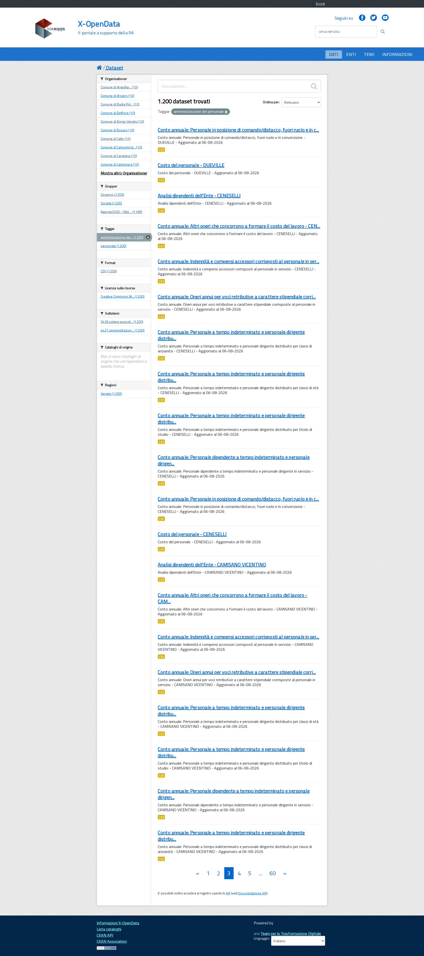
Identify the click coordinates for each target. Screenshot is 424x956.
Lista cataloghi (109, 929)
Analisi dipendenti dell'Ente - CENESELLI (199, 195)
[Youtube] (385, 18)
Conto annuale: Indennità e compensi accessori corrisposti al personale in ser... (238, 261)
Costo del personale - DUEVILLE (191, 165)
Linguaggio (261, 938)
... (260, 873)
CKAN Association (112, 941)
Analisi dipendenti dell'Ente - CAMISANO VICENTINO (212, 564)
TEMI (369, 54)
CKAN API (105, 935)
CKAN (262, 928)
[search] (314, 86)
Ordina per (271, 102)
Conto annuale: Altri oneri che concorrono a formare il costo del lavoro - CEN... (239, 226)
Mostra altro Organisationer (124, 173)
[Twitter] (373, 18)
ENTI (351, 54)
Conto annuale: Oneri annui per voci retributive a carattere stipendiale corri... (237, 296)
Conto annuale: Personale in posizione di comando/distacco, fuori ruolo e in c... (238, 129)
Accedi (320, 3)
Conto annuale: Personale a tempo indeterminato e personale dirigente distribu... (231, 335)
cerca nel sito (329, 31)
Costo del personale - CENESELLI (192, 534)
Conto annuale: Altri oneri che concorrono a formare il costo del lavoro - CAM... (232, 598)
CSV (161, 149)
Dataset (114, 67)
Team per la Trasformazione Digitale (291, 933)
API (228, 893)
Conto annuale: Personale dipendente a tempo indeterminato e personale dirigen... (234, 460)
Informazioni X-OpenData (118, 923)
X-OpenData (106, 27)
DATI (334, 54)
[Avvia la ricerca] (383, 32)
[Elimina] (226, 112)
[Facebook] (362, 18)
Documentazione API (252, 893)
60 (272, 873)
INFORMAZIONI (397, 54)
